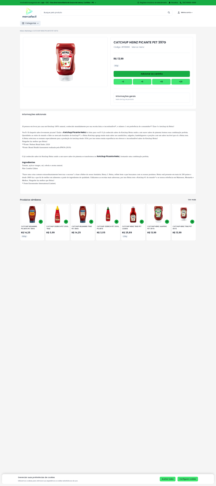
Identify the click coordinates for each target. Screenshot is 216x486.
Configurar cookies (188, 479)
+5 (142, 81)
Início (22, 31)
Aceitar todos (168, 479)
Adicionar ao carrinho (152, 73)
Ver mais (192, 199)
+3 (123, 81)
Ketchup (28, 31)
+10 (161, 81)
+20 (180, 81)
